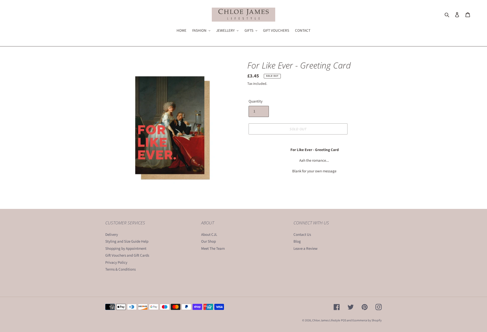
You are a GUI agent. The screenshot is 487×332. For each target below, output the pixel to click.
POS (343, 320)
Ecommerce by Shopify (367, 320)
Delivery (111, 234)
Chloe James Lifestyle (326, 320)
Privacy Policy (116, 262)
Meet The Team (213, 248)
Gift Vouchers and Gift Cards (127, 255)
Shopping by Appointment (125, 248)
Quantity (256, 101)
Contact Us (302, 234)
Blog (297, 241)
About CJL (209, 234)
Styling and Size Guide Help (126, 241)
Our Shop (208, 241)
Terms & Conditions (120, 269)
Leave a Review (305, 248)
